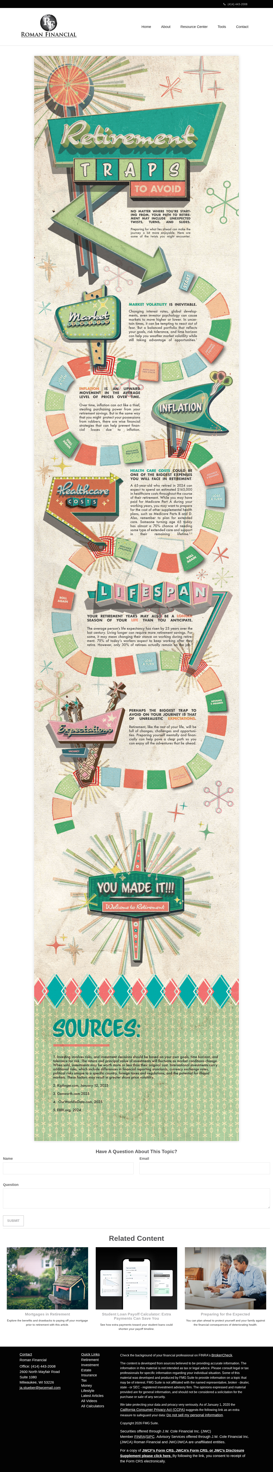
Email (144, 1159)
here (166, 1456)
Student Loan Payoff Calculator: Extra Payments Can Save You (136, 1316)
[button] (165, 26)
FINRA (139, 1437)
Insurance (89, 1375)
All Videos (89, 1401)
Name (8, 1159)
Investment (90, 1365)
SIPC (150, 1437)
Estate (86, 1370)
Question (11, 1185)
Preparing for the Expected (225, 1314)
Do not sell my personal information (194, 1415)
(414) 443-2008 (237, 4)
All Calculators (92, 1406)
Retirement (90, 1360)
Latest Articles (92, 1396)
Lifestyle (87, 1391)
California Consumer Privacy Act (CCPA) (152, 1410)
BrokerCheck (221, 1355)
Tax (84, 1380)
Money (86, 1386)
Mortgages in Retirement (47, 1314)
